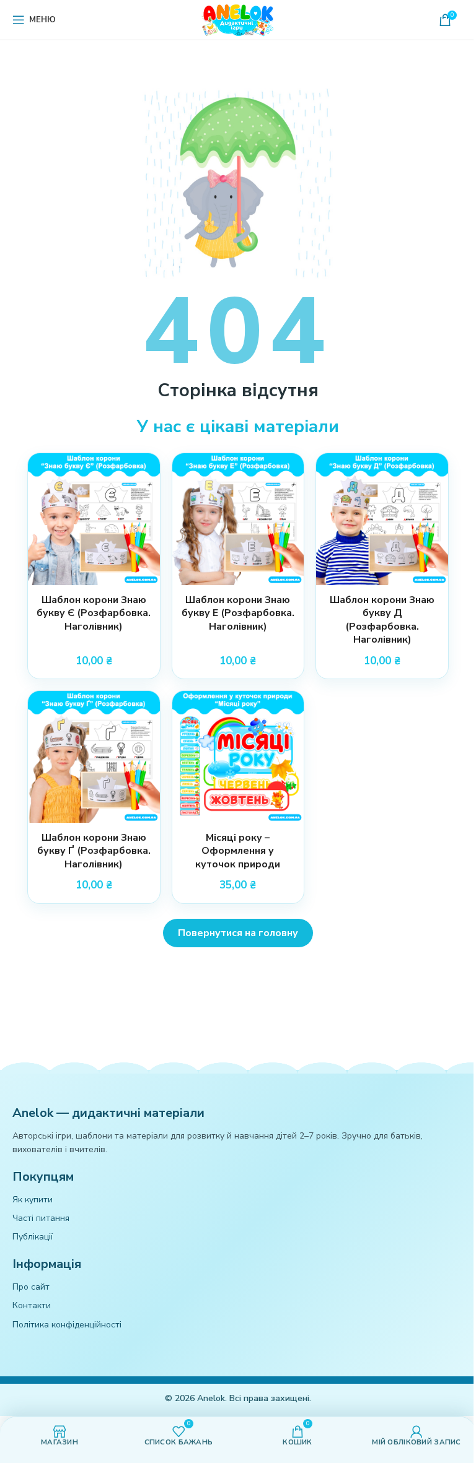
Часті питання (40, 1218)
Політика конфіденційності (66, 1325)
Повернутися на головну (238, 933)
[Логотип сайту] (238, 19)
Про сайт (31, 1287)
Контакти (31, 1305)
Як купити (32, 1199)
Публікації (32, 1237)
